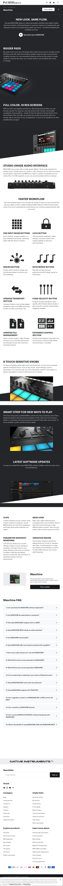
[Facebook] (4, 788)
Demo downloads (37, 823)
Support (5, 807)
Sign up (54, 775)
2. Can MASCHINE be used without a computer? (22, 615)
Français (22, 876)
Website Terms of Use (15, 884)
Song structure (37, 858)
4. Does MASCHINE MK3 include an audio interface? (24, 630)
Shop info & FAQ (37, 797)
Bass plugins (7, 842)
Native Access (36, 810)
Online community (38, 816)
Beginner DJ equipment (39, 845)
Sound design (36, 855)
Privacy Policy (27, 884)
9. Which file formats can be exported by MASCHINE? (24, 667)
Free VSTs (6, 832)
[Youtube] (10, 788)
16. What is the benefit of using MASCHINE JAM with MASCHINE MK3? (30, 724)
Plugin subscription (9, 855)
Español (26, 876)
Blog (4, 797)
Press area (6, 813)
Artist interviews (37, 835)
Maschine (8, 10)
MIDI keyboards (8, 839)
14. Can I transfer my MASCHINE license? (20, 707)
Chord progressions (38, 861)
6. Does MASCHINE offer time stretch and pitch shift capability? (28, 645)
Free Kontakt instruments (40, 832)
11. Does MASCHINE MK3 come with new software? (24, 682)
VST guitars (6, 848)
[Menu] (58, 2)
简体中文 (17, 876)
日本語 (8, 876)
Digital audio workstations (40, 852)
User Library (36, 819)
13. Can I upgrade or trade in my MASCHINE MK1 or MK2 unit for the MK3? (29, 699)
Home (4, 7)
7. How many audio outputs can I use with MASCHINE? (25, 652)
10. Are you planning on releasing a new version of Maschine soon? (29, 675)
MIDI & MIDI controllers (39, 848)
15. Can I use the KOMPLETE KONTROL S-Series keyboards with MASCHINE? (28, 716)
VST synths (6, 845)
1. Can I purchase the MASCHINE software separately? (25, 607)
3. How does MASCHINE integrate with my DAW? (23, 622)
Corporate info (7, 800)
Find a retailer (48, 9)
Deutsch (13, 876)
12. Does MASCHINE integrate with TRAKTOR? (22, 690)
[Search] (47, 2)
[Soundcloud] (13, 788)
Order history (36, 803)
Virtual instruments (9, 835)
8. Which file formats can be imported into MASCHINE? (25, 660)
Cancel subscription (38, 813)
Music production (37, 842)
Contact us (6, 803)
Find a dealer (36, 807)
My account (36, 800)
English (5, 876)
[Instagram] (7, 788)
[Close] (60, 880)
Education (6, 816)
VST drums (6, 852)
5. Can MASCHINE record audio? (17, 637)
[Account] (50, 2)
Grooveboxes (11, 7)
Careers (5, 810)
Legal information (8, 819)
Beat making (36, 839)
